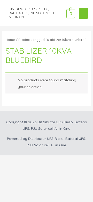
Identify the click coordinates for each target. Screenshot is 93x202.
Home (10, 40)
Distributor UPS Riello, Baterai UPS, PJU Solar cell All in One (32, 13)
